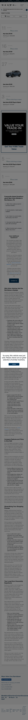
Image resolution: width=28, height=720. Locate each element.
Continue (14, 364)
